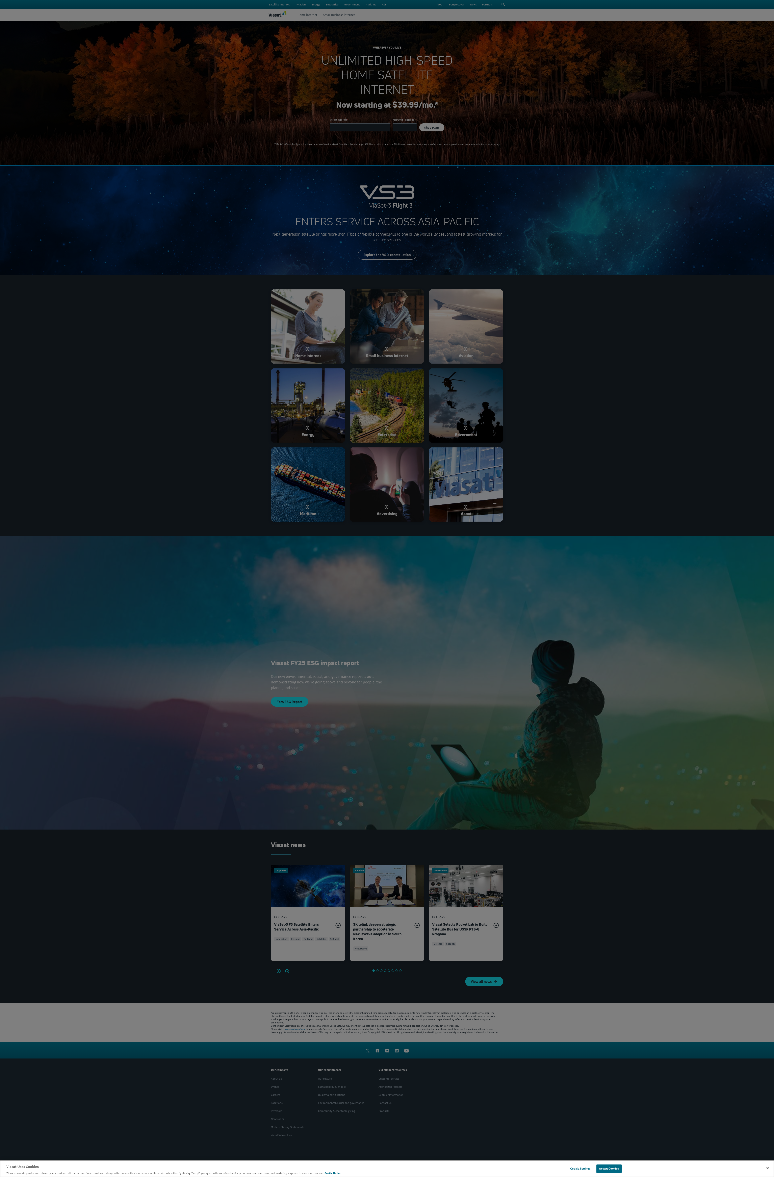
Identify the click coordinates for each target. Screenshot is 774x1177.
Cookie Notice (333, 1173)
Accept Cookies (609, 1168)
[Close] (767, 1168)
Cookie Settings (580, 1168)
